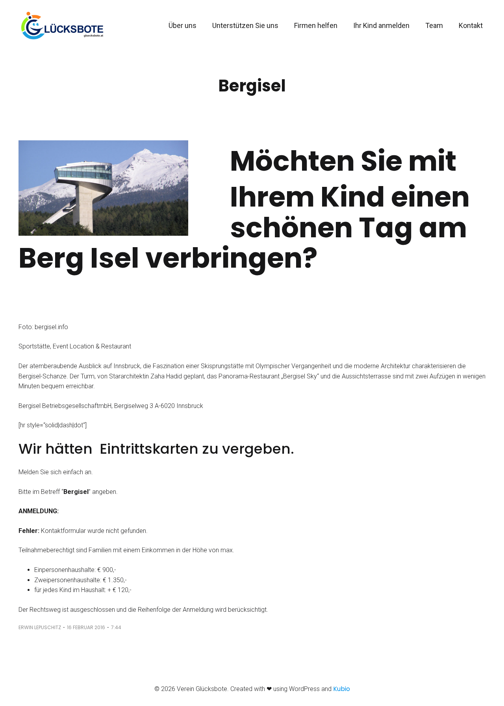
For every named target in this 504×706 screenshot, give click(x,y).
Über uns (182, 25)
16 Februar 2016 (86, 627)
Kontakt (471, 25)
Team (434, 25)
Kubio (341, 688)
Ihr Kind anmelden (381, 25)
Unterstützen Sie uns (245, 25)
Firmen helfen (315, 25)
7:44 (116, 627)
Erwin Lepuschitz (40, 627)
